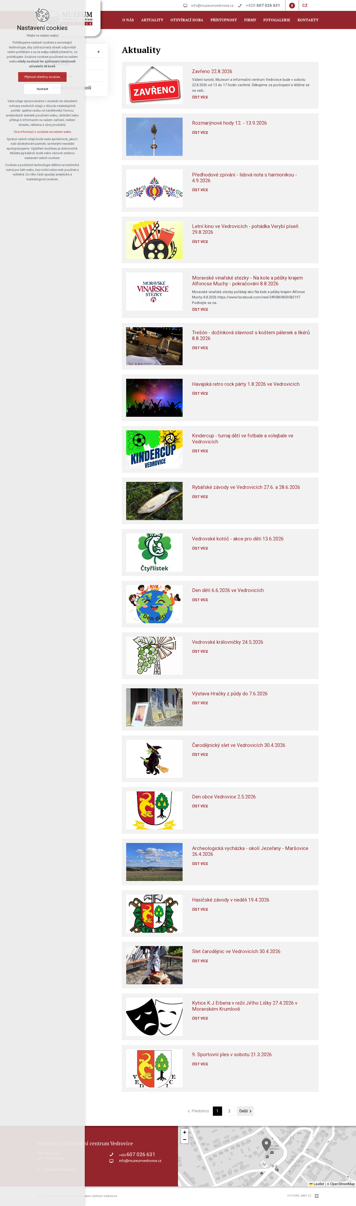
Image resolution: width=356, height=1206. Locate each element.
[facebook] (292, 5)
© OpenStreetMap (341, 1183)
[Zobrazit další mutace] (311, 5)
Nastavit (42, 89)
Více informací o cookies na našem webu (42, 132)
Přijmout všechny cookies (42, 77)
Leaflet (318, 1183)
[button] (266, 1144)
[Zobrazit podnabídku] (98, 52)
